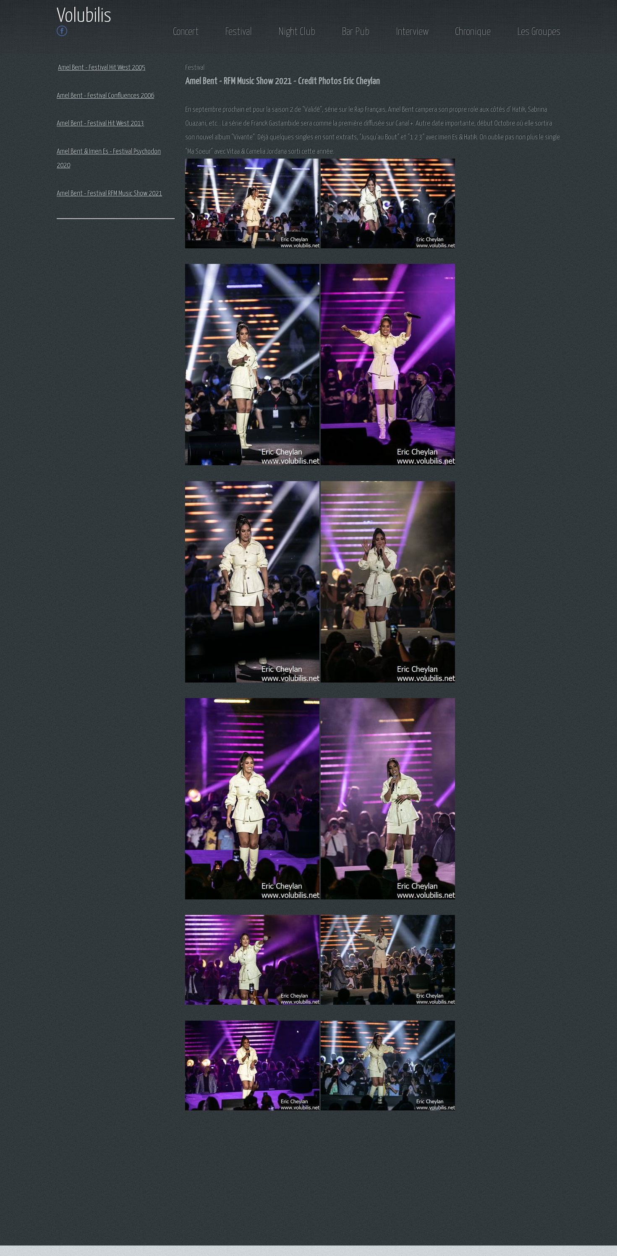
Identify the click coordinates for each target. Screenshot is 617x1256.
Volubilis (84, 16)
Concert (186, 32)
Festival (238, 32)
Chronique (473, 32)
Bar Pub (355, 32)
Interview (412, 32)
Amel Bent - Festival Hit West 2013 (100, 123)
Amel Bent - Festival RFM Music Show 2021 (109, 193)
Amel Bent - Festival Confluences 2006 (105, 95)
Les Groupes (538, 32)
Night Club (296, 32)
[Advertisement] (90, 359)
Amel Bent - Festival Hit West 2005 (101, 67)
